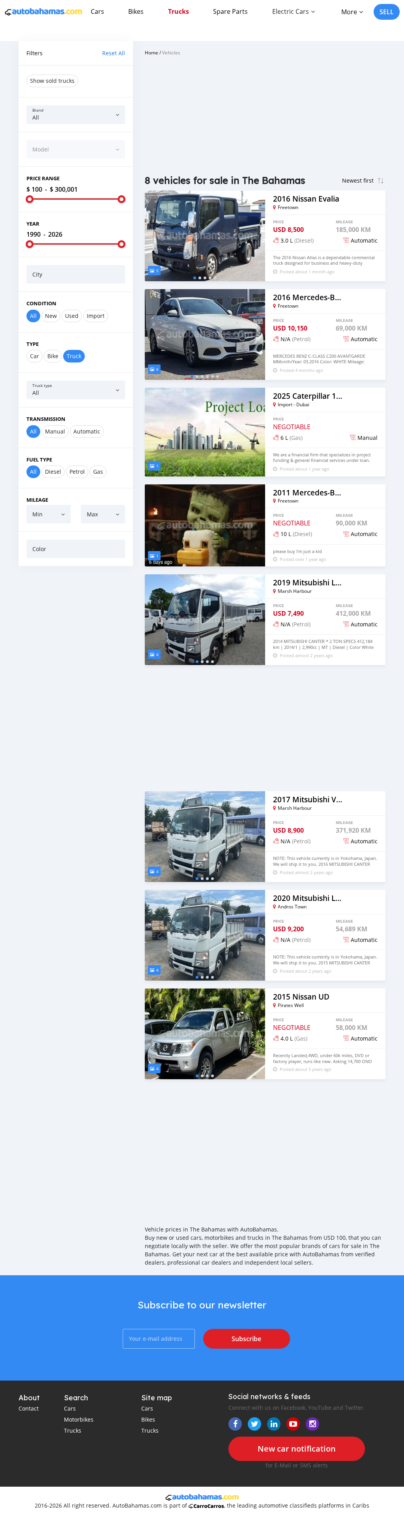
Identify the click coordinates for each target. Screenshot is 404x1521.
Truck (74, 356)
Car (34, 356)
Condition (41, 303)
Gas (98, 471)
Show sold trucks (52, 80)
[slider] (30, 199)
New (51, 316)
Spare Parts (230, 11)
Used (72, 316)
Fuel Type (39, 459)
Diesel (53, 471)
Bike (52, 356)
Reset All (113, 53)
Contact (29, 1408)
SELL (387, 11)
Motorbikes (79, 1419)
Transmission (45, 418)
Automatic (86, 431)
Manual (55, 431)
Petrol (77, 471)
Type (32, 344)
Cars (97, 11)
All (33, 316)
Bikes (136, 11)
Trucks (178, 11)
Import (96, 316)
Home (151, 52)
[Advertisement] (76, 623)
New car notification (297, 1448)
